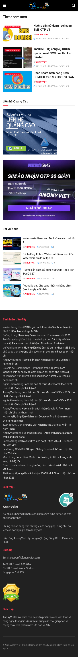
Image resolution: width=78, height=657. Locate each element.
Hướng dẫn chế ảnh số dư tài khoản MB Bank (49, 347)
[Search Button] (73, 5)
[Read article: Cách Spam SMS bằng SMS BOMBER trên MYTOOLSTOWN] (17, 81)
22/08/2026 (44, 294)
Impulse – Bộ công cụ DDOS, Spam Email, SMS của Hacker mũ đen (53, 53)
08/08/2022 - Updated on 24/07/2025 (52, 39)
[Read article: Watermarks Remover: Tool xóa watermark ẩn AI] (12, 243)
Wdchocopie (42, 35)
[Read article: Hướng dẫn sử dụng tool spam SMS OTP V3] (17, 34)
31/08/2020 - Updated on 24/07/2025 (52, 86)
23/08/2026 (44, 263)
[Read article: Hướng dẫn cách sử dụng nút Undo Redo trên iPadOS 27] (12, 274)
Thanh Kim (30, 247)
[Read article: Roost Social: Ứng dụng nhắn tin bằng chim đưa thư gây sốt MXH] (12, 290)
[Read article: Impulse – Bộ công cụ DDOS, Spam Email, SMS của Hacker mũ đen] (17, 57)
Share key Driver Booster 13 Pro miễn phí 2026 (44, 335)
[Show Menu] (4, 5)
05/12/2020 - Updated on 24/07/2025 (52, 66)
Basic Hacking (12, 27)
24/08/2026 (44, 247)
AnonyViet (41, 62)
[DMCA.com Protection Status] (11, 592)
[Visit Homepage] (39, 5)
